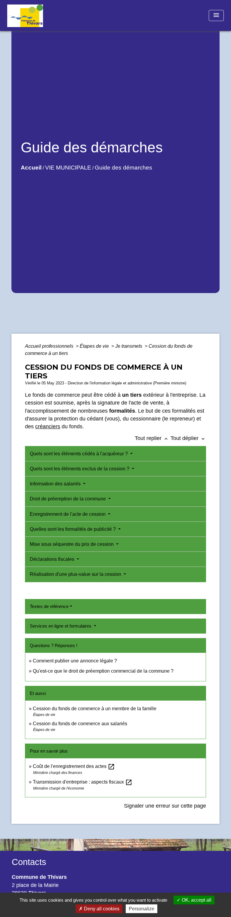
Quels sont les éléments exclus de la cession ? (80, 468)
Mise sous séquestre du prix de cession (72, 544)
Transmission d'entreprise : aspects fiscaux (82, 781)
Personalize (141, 908)
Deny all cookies (101, 908)
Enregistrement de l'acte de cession (68, 514)
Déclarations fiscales (52, 559)
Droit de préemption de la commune (68, 498)
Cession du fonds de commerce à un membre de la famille (94, 708)
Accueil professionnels (50, 346)
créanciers (47, 426)
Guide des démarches (123, 167)
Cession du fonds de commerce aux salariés (80, 723)
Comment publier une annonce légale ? (75, 660)
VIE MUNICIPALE (68, 167)
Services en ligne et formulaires (61, 625)
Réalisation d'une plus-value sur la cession (76, 574)
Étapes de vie (95, 346)
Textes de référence (49, 606)
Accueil (31, 167)
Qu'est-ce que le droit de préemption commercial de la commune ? (104, 671)
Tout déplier (188, 438)
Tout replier (152, 438)
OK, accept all (195, 900)
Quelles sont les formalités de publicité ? (73, 529)
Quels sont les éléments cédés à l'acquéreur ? (79, 453)
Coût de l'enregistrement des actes (74, 766)
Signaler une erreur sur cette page (165, 806)
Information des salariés (56, 483)
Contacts (29, 862)
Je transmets (129, 346)
